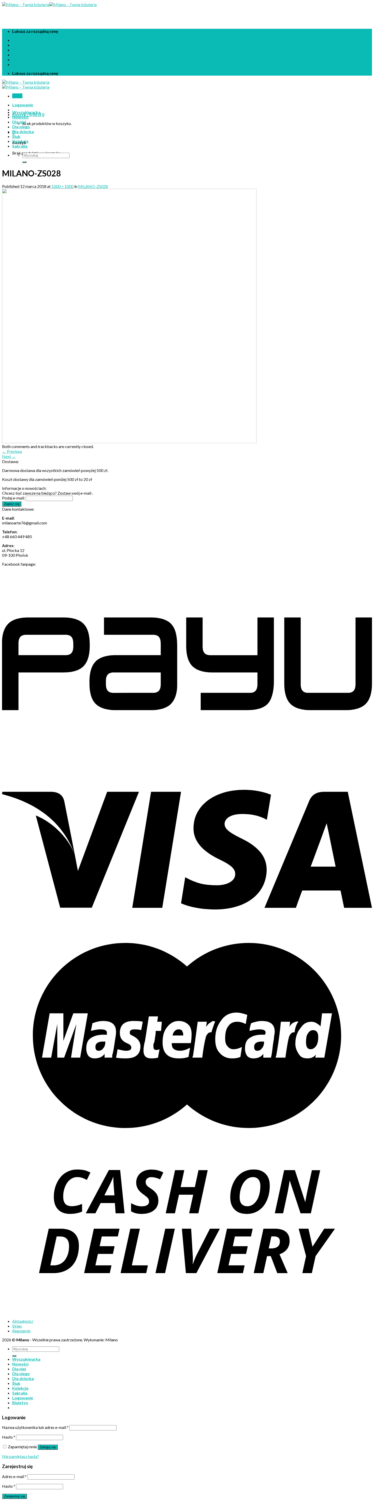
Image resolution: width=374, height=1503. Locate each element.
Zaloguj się (48, 1447)
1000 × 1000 (62, 186)
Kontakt (20, 54)
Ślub (16, 136)
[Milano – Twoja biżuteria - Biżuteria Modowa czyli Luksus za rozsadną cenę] (49, 4)
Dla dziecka (23, 131)
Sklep (17, 1326)
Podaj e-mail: (13, 497)
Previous (12, 451)
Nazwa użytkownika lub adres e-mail (35, 1427)
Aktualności (22, 1321)
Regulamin (21, 1330)
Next (9, 456)
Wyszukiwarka (26, 112)
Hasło (8, 1437)
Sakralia (19, 146)
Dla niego (21, 126)
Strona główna (26, 40)
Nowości (20, 117)
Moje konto (23, 45)
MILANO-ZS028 (93, 186)
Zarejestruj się (14, 1496)
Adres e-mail (14, 1476)
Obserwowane (26, 59)
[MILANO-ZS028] (129, 441)
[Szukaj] (24, 162)
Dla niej (19, 121)
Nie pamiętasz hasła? (20, 1456)
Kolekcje (20, 141)
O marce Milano (27, 49)
